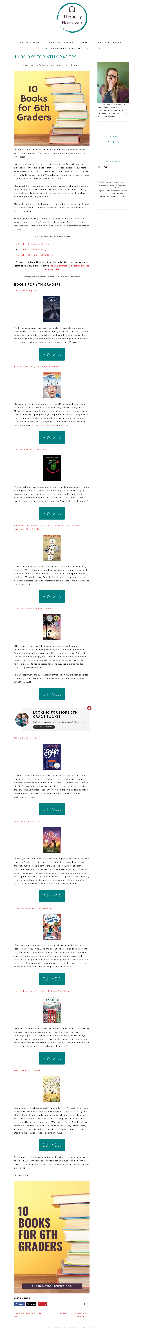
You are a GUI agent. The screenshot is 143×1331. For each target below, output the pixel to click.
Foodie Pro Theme (88, 1327)
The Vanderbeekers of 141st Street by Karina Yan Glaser (41, 991)
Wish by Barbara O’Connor (27, 821)
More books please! (44, 727)
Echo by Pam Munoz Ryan (27, 738)
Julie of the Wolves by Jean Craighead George (36, 366)
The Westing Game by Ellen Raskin (31, 449)
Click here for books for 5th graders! (35, 255)
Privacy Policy (102, 167)
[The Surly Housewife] (71, 35)
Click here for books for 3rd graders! (35, 244)
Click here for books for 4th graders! (35, 249)
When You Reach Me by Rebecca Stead (33, 908)
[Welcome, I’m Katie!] (113, 82)
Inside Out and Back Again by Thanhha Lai (35, 608)
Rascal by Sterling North (26, 290)
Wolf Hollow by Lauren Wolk (28, 1070)
